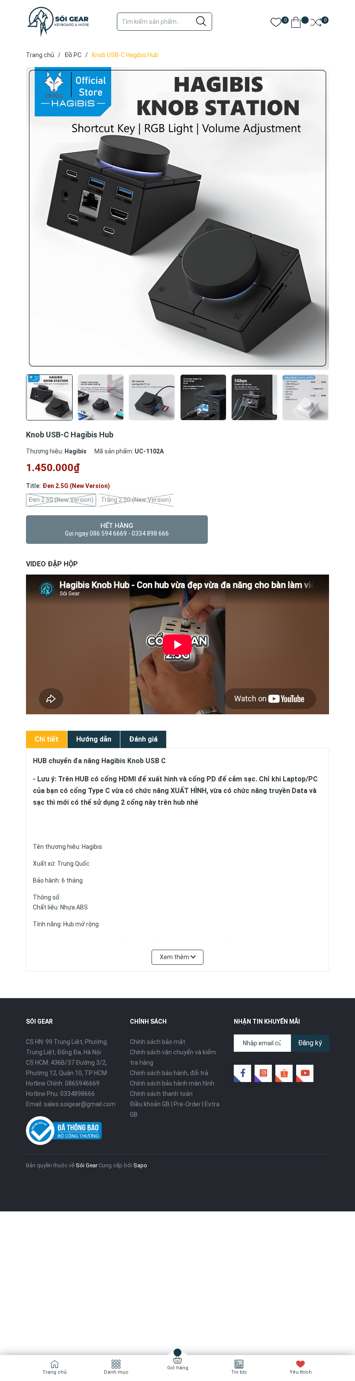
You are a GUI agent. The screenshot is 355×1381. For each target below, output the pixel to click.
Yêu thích (301, 1372)
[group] (177, 218)
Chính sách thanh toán (161, 1093)
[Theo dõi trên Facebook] (242, 1073)
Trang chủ (54, 1372)
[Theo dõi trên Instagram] (263, 1073)
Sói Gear (86, 1165)
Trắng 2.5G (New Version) (136, 499)
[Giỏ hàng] (295, 24)
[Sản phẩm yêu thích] (276, 24)
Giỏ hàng (177, 1368)
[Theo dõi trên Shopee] (284, 1073)
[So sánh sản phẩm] (315, 24)
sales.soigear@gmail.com (80, 1104)
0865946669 (82, 1083)
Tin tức (239, 1372)
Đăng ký (310, 1043)
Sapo (140, 1165)
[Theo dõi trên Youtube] (304, 1073)
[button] (319, 405)
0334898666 (77, 1093)
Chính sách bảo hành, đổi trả (169, 1072)
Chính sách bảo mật (157, 1041)
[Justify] (201, 21)
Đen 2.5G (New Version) (61, 499)
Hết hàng (117, 529)
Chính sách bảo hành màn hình (172, 1083)
